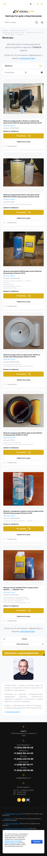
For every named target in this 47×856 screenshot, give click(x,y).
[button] (5, 4)
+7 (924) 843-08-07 (12, 712)
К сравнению (11, 146)
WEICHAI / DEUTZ (9, 125)
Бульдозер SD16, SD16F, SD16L (13, 32)
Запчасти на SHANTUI (18, 30)
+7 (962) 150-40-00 (23, 753)
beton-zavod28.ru (12, 823)
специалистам (27, 58)
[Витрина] (41, 72)
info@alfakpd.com (23, 778)
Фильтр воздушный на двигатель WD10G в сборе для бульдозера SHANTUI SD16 (21, 356)
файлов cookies (9, 841)
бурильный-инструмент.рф (16, 828)
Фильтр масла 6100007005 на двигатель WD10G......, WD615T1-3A (20, 589)
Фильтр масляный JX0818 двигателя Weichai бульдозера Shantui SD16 (22, 272)
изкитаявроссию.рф (13, 814)
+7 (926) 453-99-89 (23, 770)
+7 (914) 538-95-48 (23, 747)
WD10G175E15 (9, 34)
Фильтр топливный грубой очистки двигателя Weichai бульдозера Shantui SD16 (23, 512)
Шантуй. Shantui (9, 199)
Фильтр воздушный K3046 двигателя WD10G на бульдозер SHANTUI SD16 (22, 434)
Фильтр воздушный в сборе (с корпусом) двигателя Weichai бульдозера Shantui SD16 (22, 122)
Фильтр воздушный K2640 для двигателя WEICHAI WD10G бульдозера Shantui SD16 (21, 196)
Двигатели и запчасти (35, 32)
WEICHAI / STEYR (9, 359)
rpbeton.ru (9, 819)
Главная (5, 30)
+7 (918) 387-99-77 (23, 764)
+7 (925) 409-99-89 (23, 759)
